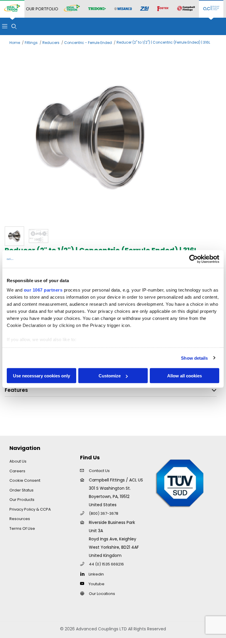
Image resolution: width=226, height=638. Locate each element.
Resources (19, 519)
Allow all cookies (184, 375)
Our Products (21, 499)
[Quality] (180, 483)
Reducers (50, 42)
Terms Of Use (22, 528)
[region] (113, 236)
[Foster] (163, 9)
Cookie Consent (24, 480)
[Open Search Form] (14, 26)
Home (14, 42)
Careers (17, 471)
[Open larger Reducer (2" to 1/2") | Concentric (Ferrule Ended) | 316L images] (113, 135)
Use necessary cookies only (41, 375)
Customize (110, 375)
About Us (17, 461)
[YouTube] (83, 583)
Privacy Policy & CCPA (30, 509)
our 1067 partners (43, 289)
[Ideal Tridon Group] (12, 9)
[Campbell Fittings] (186, 9)
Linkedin (96, 574)
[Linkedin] (83, 573)
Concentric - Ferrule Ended (88, 42)
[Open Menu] (4, 26)
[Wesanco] (123, 9)
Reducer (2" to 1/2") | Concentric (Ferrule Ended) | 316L (163, 42)
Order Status (21, 490)
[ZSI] (144, 9)
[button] (14, 236)
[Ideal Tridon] (72, 8)
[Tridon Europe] (97, 9)
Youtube (96, 584)
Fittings (31, 42)
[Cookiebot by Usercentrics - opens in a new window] (193, 259)
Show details (194, 357)
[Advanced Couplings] (211, 9)
